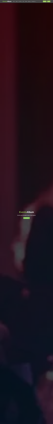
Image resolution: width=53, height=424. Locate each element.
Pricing (26, 1)
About (17, 1)
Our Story (20, 1)
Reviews (29, 1)
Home (14, 1)
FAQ (23, 1)
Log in (49, 1)
